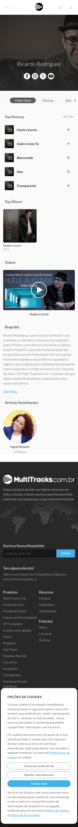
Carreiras (45, 633)
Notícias (44, 640)
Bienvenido (25, 158)
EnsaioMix (10, 668)
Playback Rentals (14, 656)
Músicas (48, 100)
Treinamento (48, 611)
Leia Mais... (10, 391)
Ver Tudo (68, 116)
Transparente (26, 186)
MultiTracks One (14, 598)
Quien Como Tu (28, 144)
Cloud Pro (10, 662)
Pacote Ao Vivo (13, 604)
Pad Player (10, 649)
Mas (20, 172)
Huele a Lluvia (27, 130)
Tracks (7, 636)
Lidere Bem (46, 604)
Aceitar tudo (39, 783)
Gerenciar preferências (39, 766)
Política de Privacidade (25, 815)
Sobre (43, 627)
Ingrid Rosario (20, 446)
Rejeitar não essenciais (39, 774)
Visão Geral (23, 100)
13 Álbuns (20, 451)
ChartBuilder (12, 675)
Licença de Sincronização (20, 617)
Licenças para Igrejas (17, 630)
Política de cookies (57, 810)
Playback (9, 643)
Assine (65, 553)
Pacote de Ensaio (14, 611)
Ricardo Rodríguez (39, 63)
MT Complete (12, 624)
